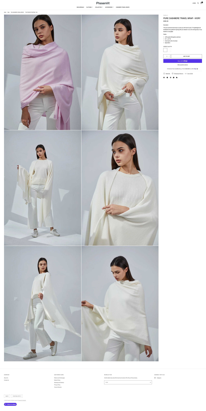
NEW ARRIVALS (80, 7)
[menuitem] (80, 7)
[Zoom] (77, 18)
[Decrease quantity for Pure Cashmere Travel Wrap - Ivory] (164, 56)
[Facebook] (164, 77)
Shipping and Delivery (59, 382)
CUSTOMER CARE (59, 374)
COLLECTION (98, 7)
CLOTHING (89, 7)
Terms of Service (57, 387)
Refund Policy (57, 380)
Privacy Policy (57, 385)
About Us (6, 378)
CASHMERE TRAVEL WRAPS (122, 7)
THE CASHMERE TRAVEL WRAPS (17, 12)
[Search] (198, 3)
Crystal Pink (165, 50)
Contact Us (6, 380)
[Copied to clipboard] (177, 77)
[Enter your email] (150, 382)
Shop (8, 12)
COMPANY (6, 374)
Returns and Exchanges (59, 378)
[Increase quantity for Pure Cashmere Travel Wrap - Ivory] (169, 56)
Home (5, 12)
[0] (201, 3)
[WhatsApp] (174, 77)
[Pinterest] (171, 77)
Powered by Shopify (22, 400)
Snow (169, 50)
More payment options (183, 64)
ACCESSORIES (108, 7)
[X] (168, 77)
